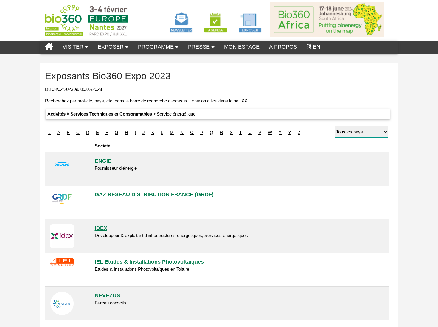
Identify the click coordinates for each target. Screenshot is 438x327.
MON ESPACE (242, 47)
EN (316, 47)
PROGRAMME (156, 47)
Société (102, 145)
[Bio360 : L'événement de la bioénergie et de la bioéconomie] (49, 47)
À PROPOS (283, 47)
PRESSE (199, 47)
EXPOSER (111, 47)
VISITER (74, 47)
